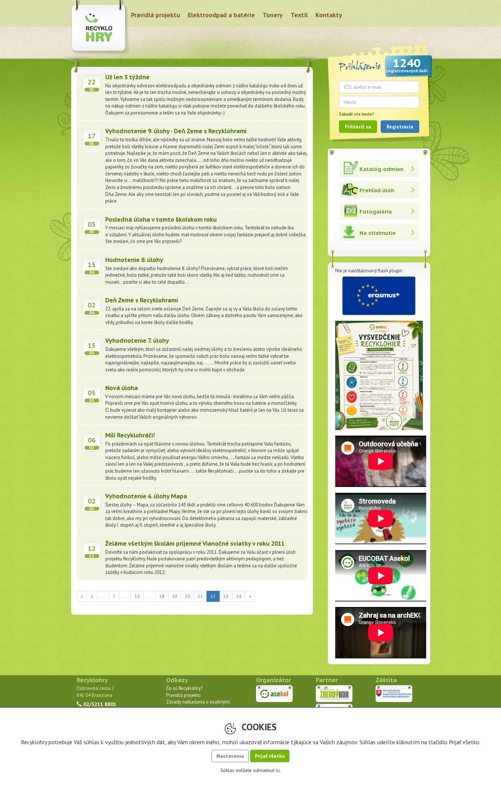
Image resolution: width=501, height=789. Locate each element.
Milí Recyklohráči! (130, 435)
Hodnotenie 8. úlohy (134, 259)
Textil (299, 15)
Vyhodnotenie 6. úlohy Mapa (146, 496)
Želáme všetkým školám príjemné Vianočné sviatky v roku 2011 (194, 543)
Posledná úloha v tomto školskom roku (161, 219)
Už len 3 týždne (127, 77)
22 (215, 596)
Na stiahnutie (377, 232)
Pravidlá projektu (155, 15)
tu (278, 770)
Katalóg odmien (381, 169)
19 (174, 596)
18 (161, 596)
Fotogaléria (375, 211)
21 (200, 596)
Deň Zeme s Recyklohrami (141, 300)
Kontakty (328, 15)
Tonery (273, 15)
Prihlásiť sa (358, 126)
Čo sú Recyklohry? (184, 688)
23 (225, 596)
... (103, 596)
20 (187, 596)
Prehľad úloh (376, 190)
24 (238, 596)
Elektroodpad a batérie (221, 15)
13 (137, 596)
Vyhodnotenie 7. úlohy (137, 340)
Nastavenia (230, 756)
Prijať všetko (270, 756)
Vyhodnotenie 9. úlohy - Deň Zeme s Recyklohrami (175, 131)
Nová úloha (121, 388)
